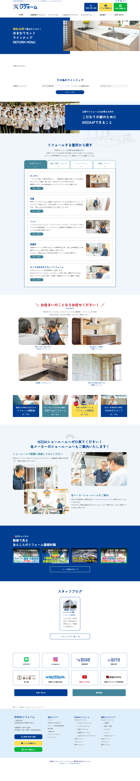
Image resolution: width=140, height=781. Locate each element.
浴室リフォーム (83, 729)
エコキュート (78, 741)
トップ (50, 720)
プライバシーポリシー (54, 734)
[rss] (123, 1)
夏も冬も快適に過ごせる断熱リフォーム (96, 384)
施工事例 (50, 728)
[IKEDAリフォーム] (25, 5)
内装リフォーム (79, 739)
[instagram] (116, 1)
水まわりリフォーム (80, 720)
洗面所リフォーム (84, 732)
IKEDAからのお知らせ (54, 723)
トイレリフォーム (84, 726)
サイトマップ (52, 737)
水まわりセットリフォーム (87, 735)
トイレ (106, 732)
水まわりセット (109, 735)
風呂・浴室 (108, 726)
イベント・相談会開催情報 (56, 726)
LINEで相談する (120, 8)
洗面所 (106, 723)
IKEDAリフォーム (24, 717)
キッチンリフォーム (84, 723)
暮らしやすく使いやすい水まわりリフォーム (43, 348)
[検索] (126, 1)
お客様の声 (51, 731)
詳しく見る (36, 188)
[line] (118, 1)
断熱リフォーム (79, 744)
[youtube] (121, 1)
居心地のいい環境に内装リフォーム (97, 348)
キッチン (107, 729)
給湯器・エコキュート (43, 383)
